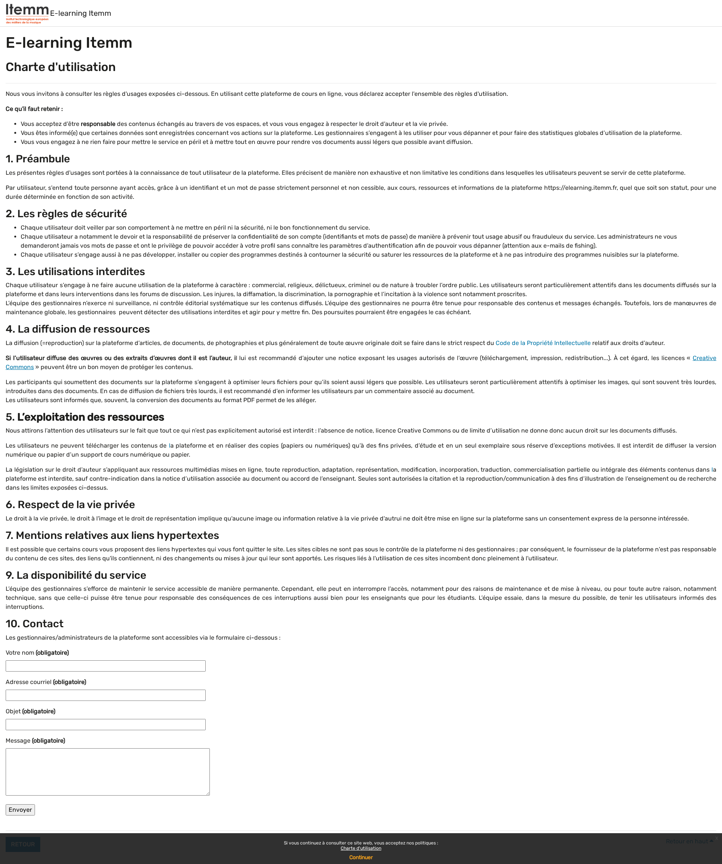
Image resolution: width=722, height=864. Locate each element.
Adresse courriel (46, 681)
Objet (30, 711)
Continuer (361, 857)
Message (35, 740)
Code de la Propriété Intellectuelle (543, 343)
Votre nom (37, 652)
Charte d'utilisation (361, 848)
